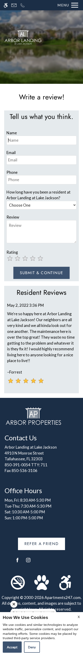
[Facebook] (17, 562)
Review (12, 217)
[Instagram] (28, 562)
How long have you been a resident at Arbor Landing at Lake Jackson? (38, 195)
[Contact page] (14, 5)
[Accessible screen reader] (6, 5)
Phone (12, 172)
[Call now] (22, 5)
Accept (12, 647)
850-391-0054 (26, 464)
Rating (12, 252)
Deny (32, 647)
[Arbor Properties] (33, 415)
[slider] (28, 258)
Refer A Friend (41, 543)
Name (11, 132)
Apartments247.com (62, 597)
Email (11, 152)
